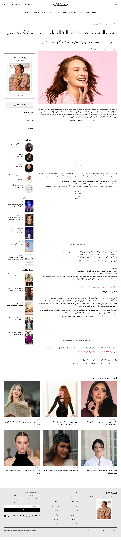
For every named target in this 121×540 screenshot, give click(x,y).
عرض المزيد (60, 480)
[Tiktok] (19, 4)
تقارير (77, 510)
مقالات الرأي (28, 140)
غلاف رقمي (56, 519)
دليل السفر (75, 524)
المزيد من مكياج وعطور (104, 378)
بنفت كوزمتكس (94, 364)
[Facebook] (12, 4)
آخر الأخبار (56, 524)
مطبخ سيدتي (74, 497)
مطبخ (35, 12)
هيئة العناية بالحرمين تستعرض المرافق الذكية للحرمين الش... (15, 258)
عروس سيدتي (74, 515)
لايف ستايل (51, 12)
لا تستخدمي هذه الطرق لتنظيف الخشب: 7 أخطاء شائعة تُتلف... (14, 304)
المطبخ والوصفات (16, 499)
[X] (22, 4)
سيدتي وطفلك (62, 12)
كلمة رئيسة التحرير (21, 104)
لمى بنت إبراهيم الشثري (17, 146)
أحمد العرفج (20, 179)
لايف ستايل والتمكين (33, 496)
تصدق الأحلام (30, 120)
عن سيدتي (56, 501)
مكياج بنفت (76, 364)
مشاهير (94, 12)
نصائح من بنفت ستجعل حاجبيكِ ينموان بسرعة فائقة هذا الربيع (98, 287)
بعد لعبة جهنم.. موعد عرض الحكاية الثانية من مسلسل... (15, 289)
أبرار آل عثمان (20, 156)
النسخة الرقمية (20, 95)
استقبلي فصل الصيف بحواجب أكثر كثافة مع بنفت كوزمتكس (92, 261)
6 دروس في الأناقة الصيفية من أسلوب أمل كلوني (15, 333)
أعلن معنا (94, 531)
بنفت (75, 173)
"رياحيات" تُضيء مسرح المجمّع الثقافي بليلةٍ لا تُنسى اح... (15, 205)
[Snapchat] (26, 4)
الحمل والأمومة (17, 502)
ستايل (76, 506)
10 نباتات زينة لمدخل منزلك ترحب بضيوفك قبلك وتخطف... (15, 276)
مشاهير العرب (20, 215)
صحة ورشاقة (72, 12)
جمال (81, 12)
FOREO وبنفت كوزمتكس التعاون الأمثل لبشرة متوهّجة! (93, 351)
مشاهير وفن (35, 499)
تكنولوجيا (21, 255)
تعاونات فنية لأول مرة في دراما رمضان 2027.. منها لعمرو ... (16, 245)
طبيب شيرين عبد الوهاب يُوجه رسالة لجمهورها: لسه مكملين (15, 218)
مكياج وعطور (113, 49)
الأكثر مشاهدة (27, 270)
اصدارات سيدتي (74, 519)
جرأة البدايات (30, 128)
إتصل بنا (87, 531)
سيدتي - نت (104, 49)
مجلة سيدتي (56, 492)
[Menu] (116, 4)
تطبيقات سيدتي (55, 515)
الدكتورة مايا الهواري (18, 167)
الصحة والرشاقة (17, 496)
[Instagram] (16, 4)
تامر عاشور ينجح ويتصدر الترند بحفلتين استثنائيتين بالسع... (16, 232)
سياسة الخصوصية (103, 531)
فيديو (26, 12)
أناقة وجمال (26, 499)
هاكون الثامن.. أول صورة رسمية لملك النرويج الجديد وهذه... (15, 320)
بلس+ (43, 12)
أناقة (87, 12)
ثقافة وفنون (20, 202)
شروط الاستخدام (113, 531)
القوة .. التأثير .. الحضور (28, 112)
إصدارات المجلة (20, 57)
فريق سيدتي (56, 510)
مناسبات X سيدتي (54, 497)
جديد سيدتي (28, 197)
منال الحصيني (20, 187)
